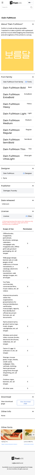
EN (29, 2)
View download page (25, 402)
